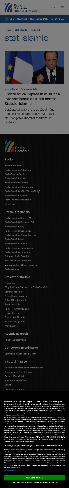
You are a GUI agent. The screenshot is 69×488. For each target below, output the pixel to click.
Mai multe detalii (18, 415)
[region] (34, 439)
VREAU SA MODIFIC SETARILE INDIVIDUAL (34, 483)
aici (60, 430)
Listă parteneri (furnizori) (12, 470)
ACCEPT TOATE (34, 478)
